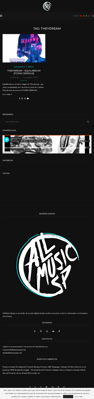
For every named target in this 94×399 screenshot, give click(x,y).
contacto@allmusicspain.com (14, 350)
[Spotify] (86, 15)
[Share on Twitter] (22, 98)
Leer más (6, 94)
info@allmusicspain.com (12, 353)
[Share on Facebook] (19, 98)
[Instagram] (78, 15)
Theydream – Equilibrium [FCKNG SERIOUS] (24, 72)
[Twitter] (75, 15)
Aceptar (68, 396)
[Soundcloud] (84, 15)
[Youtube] (81, 15)
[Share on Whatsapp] (25, 98)
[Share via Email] (28, 98)
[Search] (93, 15)
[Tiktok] (89, 15)
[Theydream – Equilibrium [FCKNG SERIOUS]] (24, 48)
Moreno (16, 77)
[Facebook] (73, 15)
